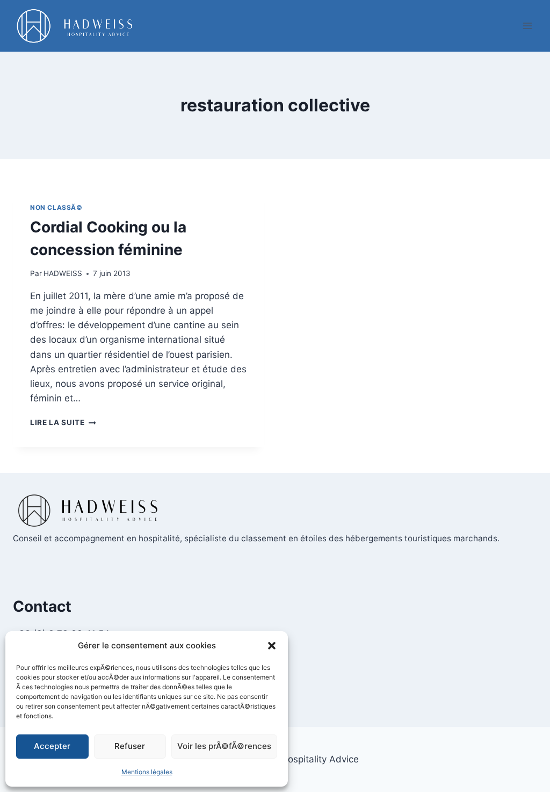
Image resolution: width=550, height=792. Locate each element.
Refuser (129, 746)
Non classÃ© (56, 207)
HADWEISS (63, 273)
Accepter (52, 746)
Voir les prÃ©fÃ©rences (224, 746)
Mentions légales (146, 772)
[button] (271, 645)
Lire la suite (63, 422)
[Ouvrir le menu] (527, 25)
